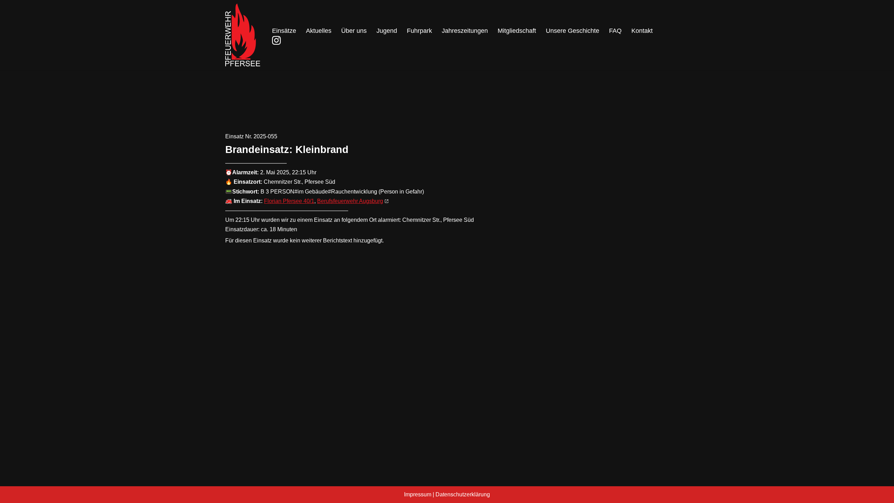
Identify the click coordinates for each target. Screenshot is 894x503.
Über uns (354, 30)
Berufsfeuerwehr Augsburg (350, 201)
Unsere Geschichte (572, 30)
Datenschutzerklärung (462, 494)
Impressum (417, 494)
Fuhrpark (419, 30)
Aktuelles (318, 30)
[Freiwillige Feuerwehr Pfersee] (242, 34)
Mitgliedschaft (517, 30)
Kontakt (642, 30)
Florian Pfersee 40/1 (289, 201)
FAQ (615, 30)
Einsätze (284, 30)
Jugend (386, 30)
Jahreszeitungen (465, 30)
